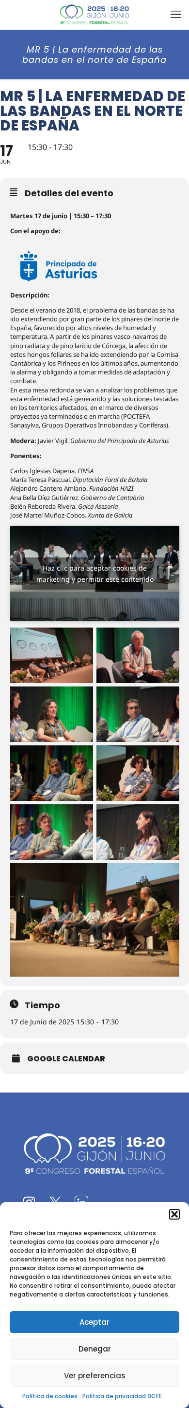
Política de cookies (50, 1396)
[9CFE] (94, 14)
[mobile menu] (176, 14)
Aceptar (94, 1322)
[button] (174, 1214)
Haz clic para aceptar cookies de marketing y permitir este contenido (95, 573)
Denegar (95, 1349)
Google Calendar (66, 1059)
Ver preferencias (95, 1376)
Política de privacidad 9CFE (122, 1396)
